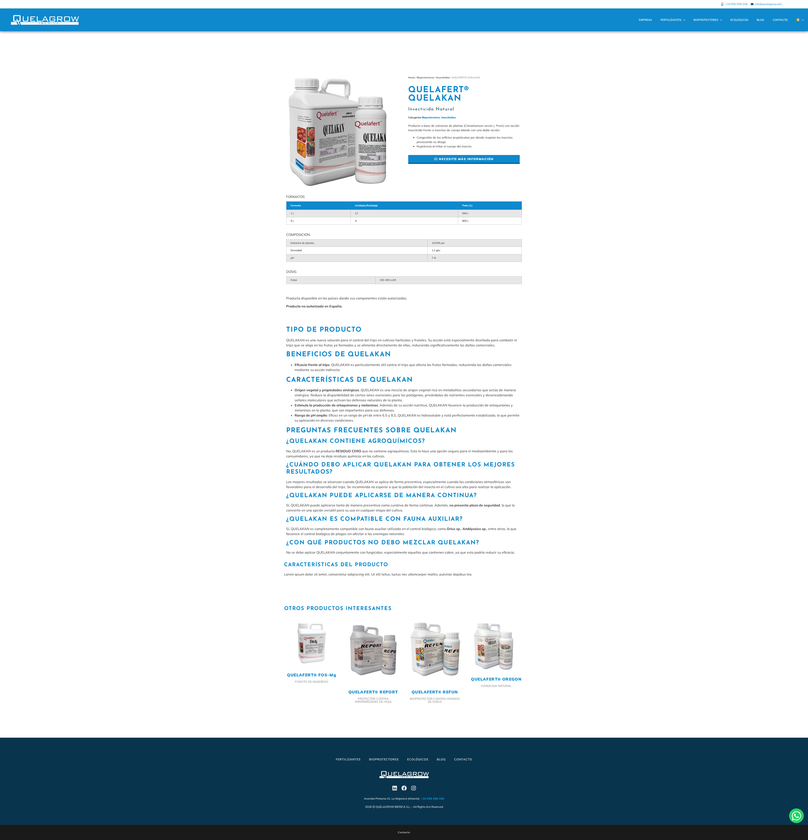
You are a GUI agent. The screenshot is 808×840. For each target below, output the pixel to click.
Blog (760, 19)
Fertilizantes (670, 19)
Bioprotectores (706, 19)
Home (411, 77)
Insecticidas (443, 77)
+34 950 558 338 (432, 798)
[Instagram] (413, 788)
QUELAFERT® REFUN (435, 691)
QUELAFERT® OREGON (496, 679)
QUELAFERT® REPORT (373, 691)
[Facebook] (404, 788)
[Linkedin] (394, 788)
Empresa (645, 19)
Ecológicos (739, 19)
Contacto (780, 19)
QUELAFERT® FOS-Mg (311, 674)
